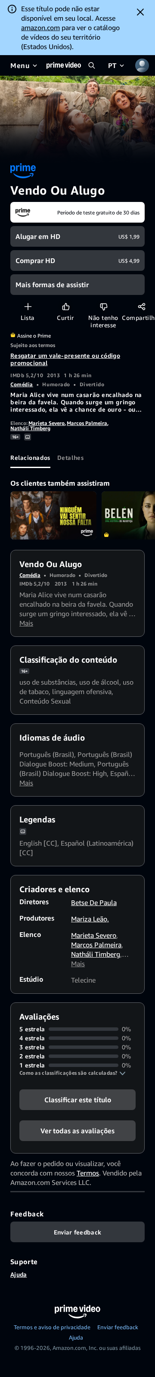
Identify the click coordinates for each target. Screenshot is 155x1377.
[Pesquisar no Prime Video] (91, 65)
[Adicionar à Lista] (27, 306)
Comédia (21, 384)
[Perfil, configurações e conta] (142, 65)
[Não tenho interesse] (103, 306)
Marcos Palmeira (87, 423)
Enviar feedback (117, 1327)
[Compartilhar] (141, 306)
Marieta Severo (46, 423)
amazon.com (40, 27)
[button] (72, 1073)
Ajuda (18, 1274)
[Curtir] (65, 306)
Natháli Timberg (30, 428)
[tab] (30, 457)
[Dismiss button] (140, 12)
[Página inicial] (63, 65)
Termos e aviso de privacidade (52, 1327)
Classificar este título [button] (77, 1099)
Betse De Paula (94, 902)
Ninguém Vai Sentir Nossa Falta (53, 515)
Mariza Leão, (90, 919)
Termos (88, 1173)
